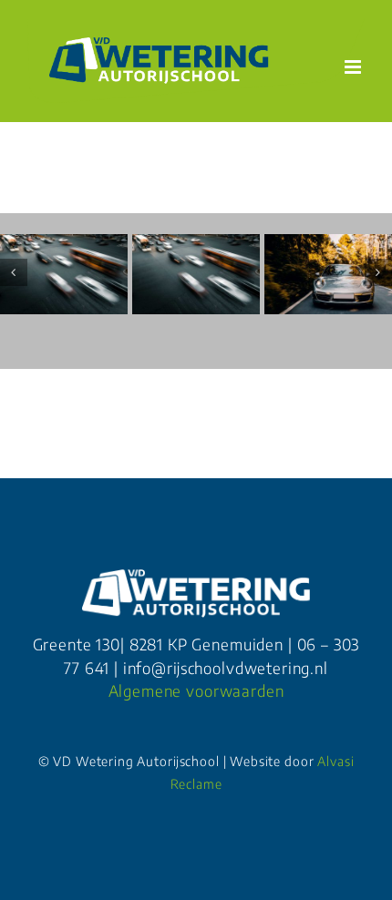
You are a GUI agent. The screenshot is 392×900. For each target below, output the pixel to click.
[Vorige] (13, 272)
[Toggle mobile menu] (355, 67)
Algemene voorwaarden (196, 690)
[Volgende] (378, 272)
